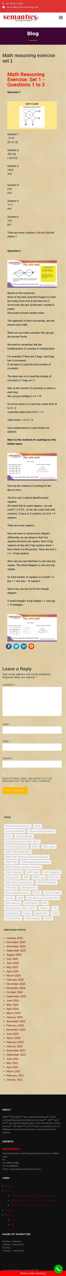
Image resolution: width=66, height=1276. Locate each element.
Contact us (10, 1210)
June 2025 (12, 963)
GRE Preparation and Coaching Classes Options (33, 1200)
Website (7, 758)
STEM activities (13, 918)
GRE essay (38, 877)
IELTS (37, 893)
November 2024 (15, 988)
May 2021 (12, 1063)
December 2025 (15, 942)
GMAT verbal (33, 872)
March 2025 (13, 975)
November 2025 (15, 946)
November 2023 (15, 1021)
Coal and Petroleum (15, 831)
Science (27, 913)
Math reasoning (13, 903)
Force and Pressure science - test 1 (22, 841)
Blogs (7, 1214)
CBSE (37, 826)
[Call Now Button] (58, 1269)
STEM (55, 913)
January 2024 (14, 1017)
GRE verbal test (28, 887)
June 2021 (12, 1058)
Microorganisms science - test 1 (20, 908)
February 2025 (15, 979)
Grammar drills (12, 877)
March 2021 (13, 1071)
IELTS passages (52, 893)
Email (6, 741)
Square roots (41, 913)
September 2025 (16, 950)
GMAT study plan (14, 872)
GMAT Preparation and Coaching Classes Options (34, 1195)
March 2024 (13, 1013)
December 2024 (15, 983)
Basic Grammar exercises (18, 826)
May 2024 (12, 1004)
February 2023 (15, 1025)
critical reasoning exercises (41, 831)
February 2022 (15, 1042)
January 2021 (14, 1079)
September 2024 (16, 996)
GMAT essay (49, 846)
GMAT (35, 846)
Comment (9, 684)
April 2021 (12, 1067)
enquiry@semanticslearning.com (22, 7)
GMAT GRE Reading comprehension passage (27, 857)
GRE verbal (11, 887)
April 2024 (12, 1008)
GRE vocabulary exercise (17, 893)
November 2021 (15, 1050)
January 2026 (14, 938)
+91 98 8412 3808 (14, 3)
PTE (55, 908)
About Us (9, 1186)
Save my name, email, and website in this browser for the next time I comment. (27, 779)
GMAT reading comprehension (36, 862)
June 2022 (12, 1033)
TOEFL (48, 918)
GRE (26, 877)
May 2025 (12, 967)
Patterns (44, 908)
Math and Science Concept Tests (42, 898)
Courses (9, 1190)
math (20, 898)
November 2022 (15, 1029)
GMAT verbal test (52, 872)
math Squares (31, 903)
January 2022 (14, 1046)
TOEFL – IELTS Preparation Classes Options (31, 1205)
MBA (44, 903)
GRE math (54, 877)
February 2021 (15, 1075)
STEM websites (32, 918)
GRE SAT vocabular (46, 882)
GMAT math (11, 862)
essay (8, 836)
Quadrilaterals (12, 913)
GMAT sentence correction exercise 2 (23, 867)
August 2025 (13, 954)
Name (6, 724)
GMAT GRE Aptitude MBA (18, 852)
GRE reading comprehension (19, 882)
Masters (9, 898)
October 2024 (14, 992)
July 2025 (12, 958)
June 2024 (12, 1000)
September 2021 (16, 1054)
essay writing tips (24, 836)
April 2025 (12, 971)
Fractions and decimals (16, 846)
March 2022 (13, 1038)
